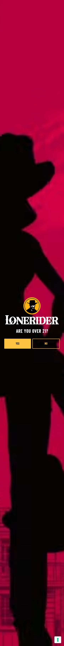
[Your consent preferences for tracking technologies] (57, 639)
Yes (17, 343)
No (46, 343)
